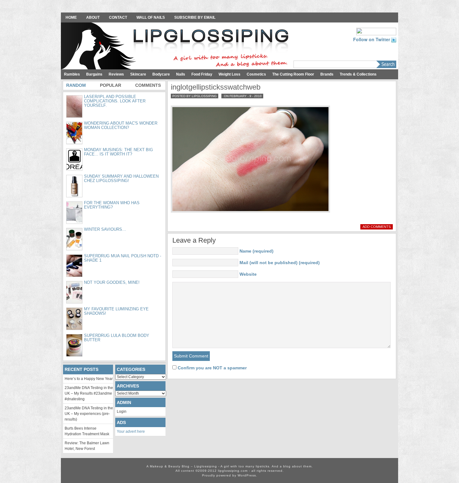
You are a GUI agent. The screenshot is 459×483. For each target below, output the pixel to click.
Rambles (72, 74)
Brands (326, 74)
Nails (180, 74)
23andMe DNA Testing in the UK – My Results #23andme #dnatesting (89, 393)
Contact (118, 17)
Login (121, 411)
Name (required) (256, 251)
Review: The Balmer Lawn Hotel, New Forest (87, 446)
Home (71, 17)
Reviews (116, 74)
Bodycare (161, 74)
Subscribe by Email (194, 17)
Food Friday (201, 74)
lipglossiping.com (233, 470)
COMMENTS (148, 85)
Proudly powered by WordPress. (229, 475)
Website (248, 274)
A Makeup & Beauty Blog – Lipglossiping (176, 46)
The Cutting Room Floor (293, 74)
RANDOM (76, 85)
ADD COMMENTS (377, 227)
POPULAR (110, 85)
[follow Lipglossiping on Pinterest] (376, 31)
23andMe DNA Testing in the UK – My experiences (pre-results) (89, 413)
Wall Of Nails (150, 17)
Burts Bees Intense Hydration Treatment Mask (87, 431)
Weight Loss (229, 74)
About (93, 17)
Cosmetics (256, 74)
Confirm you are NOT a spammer (211, 367)
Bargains (94, 74)
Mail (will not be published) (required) (279, 262)
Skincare (138, 74)
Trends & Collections (358, 74)
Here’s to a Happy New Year (89, 379)
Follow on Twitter (372, 39)
